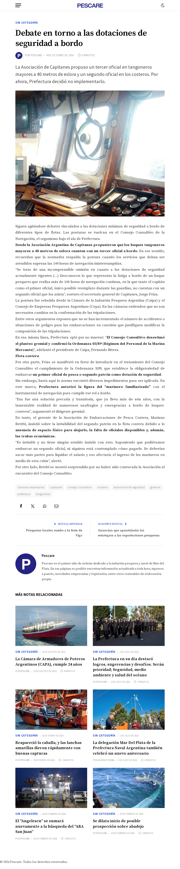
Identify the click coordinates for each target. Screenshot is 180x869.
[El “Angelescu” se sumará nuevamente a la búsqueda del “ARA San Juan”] (51, 788)
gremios (155, 487)
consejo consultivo (80, 487)
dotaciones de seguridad (129, 487)
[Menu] (18, 5)
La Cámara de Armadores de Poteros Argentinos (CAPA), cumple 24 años (50, 661)
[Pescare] (90, 5)
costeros (102, 487)
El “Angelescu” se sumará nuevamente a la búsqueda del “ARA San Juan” (49, 826)
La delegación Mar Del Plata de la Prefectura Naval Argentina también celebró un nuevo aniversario (127, 748)
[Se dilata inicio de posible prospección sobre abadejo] (129, 788)
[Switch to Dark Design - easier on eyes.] (162, 5)
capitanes (56, 487)
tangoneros (43, 494)
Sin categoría (26, 22)
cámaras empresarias (31, 487)
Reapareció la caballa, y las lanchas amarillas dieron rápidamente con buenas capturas (48, 748)
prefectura (24, 494)
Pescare (36, 55)
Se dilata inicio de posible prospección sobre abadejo (118, 823)
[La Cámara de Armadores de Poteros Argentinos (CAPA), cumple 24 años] (51, 626)
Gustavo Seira (106, 760)
